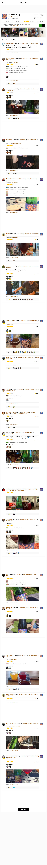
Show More (15, 25)
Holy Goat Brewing (13, 17)
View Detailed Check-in (14, 52)
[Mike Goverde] (16, 118)
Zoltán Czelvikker (10, 320)
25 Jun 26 (7, 424)
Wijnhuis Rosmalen (16, 143)
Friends (40, 40)
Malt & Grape (15, 182)
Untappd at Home (10, 90)
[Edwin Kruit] (14, 468)
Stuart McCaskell (10, 43)
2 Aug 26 (7, 212)
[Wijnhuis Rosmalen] (14, 173)
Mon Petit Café (15, 271)
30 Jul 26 (7, 296)
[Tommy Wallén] (14, 689)
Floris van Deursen (10, 756)
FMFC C (8, 233)
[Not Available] (18, 352)
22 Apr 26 (7, 686)
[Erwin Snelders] (16, 553)
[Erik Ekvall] (16, 689)
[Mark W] (32, 468)
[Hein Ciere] (29, 468)
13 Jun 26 (7, 464)
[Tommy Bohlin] (18, 689)
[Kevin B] (18, 468)
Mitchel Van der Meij (11, 723)
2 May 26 (7, 550)
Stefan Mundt (9, 607)
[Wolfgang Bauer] (27, 299)
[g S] (18, 299)
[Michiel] (14, 407)
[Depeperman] (16, 468)
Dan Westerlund (9, 655)
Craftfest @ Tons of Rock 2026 (19, 413)
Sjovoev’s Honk (9, 520)
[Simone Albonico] (32, 352)
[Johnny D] (14, 352)
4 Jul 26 (7, 403)
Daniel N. (10, 324)
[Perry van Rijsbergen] (18, 118)
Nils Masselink (9, 519)
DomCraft (8, 656)
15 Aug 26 (7, 52)
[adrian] (14, 514)
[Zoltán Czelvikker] (29, 299)
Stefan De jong (9, 694)
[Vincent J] (23, 352)
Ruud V (7, 432)
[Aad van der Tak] (25, 468)
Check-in (40, 25)
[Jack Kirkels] (14, 553)
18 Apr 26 (7, 702)
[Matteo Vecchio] (14, 83)
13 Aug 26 (7, 80)
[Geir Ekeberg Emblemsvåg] (14, 427)
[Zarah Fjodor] (23, 299)
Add (43, 25)
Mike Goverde (9, 139)
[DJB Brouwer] (16, 299)
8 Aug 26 (7, 115)
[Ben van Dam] (27, 352)
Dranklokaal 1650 (10, 433)
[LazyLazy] (16, 352)
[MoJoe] (20, 299)
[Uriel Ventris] (34, 352)
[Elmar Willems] (14, 118)
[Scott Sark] (20, 468)
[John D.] (27, 468)
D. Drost (8, 389)
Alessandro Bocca (10, 58)
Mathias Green (9, 178)
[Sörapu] (25, 352)
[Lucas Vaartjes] (16, 173)
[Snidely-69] (14, 368)
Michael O (8, 357)
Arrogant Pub (10, 59)
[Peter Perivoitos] (25, 299)
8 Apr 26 (7, 750)
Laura (7, 574)
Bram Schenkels (10, 88)
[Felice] (14, 260)
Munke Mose (9, 608)
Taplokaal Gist (9, 695)
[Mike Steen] (14, 787)
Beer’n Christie (9, 489)
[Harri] (18, 553)
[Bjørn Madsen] (14, 299)
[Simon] (32, 299)
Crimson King (23, 43)
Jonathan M (9, 266)
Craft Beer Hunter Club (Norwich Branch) (16, 490)
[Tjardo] (23, 468)
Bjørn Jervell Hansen (11, 412)
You (44, 40)
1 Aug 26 (7, 257)
